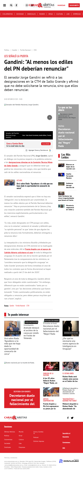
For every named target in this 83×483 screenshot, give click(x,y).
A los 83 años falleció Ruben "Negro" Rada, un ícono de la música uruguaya (51, 383)
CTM (27, 305)
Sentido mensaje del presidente (15, 333)
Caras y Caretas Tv (38, 432)
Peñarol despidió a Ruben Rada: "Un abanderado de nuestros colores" (70, 407)
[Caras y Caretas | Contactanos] (76, 417)
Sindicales (31, 14)
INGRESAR (61, 5)
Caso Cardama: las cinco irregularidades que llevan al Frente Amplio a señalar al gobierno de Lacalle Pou (66, 201)
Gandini (12, 305)
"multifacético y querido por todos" (70, 400)
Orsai (50, 14)
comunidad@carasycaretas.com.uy (14, 465)
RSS (64, 448)
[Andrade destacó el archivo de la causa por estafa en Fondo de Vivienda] (32, 325)
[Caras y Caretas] (15, 419)
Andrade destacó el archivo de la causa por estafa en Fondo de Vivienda (31, 333)
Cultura (59, 14)
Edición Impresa (38, 441)
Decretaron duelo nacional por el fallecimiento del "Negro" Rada (66, 137)
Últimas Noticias (9, 432)
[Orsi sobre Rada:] (12, 336)
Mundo (42, 14)
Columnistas (7, 14)
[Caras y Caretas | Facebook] (16, 5)
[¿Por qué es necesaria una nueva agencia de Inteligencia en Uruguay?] (71, 336)
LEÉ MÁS (19, 180)
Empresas (77, 14)
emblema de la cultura (48, 374)
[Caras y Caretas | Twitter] (72, 418)
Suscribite (45, 144)
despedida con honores (52, 320)
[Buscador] (11, 5)
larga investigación (31, 322)
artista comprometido (48, 400)
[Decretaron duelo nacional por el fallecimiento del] (51, 323)
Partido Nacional (20, 305)
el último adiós (68, 373)
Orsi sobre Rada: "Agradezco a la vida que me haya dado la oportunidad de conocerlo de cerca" (35, 186)
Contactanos (66, 442)
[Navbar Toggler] (6, 5)
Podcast (35, 437)
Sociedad (20, 14)
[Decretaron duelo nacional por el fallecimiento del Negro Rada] (22, 375)
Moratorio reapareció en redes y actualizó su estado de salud (70, 210)
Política (6, 436)
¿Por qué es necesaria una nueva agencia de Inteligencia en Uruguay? (71, 343)
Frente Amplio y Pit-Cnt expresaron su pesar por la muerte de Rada (51, 407)
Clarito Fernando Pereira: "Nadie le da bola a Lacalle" (70, 179)
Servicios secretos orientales (73, 333)
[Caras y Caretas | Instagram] (27, 5)
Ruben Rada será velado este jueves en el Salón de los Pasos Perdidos (70, 380)
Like (68, 14)
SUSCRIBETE (74, 5)
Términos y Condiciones (10, 457)
